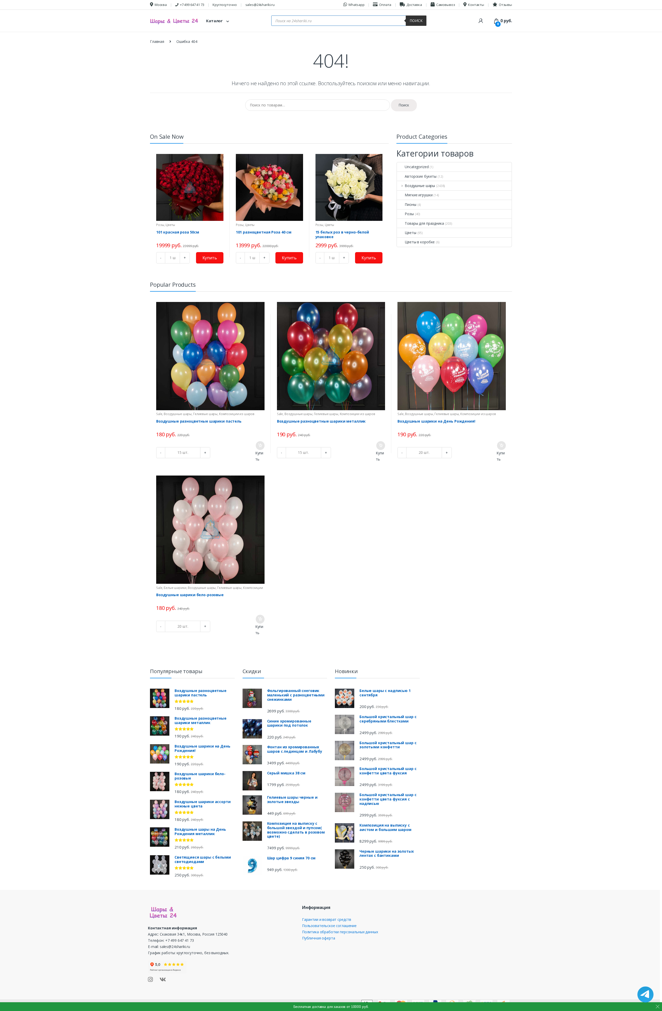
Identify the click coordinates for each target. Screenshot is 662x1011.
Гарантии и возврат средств (326, 919)
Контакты (476, 4)
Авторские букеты (421, 176)
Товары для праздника (424, 223)
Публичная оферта (318, 938)
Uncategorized (416, 166)
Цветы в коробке (420, 241)
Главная (157, 41)
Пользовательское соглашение (329, 925)
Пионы (410, 204)
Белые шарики (175, 588)
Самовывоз (445, 4)
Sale (159, 414)
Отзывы (505, 4)
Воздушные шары (420, 185)
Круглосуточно (225, 4)
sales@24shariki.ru (260, 4)
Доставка (414, 4)
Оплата (385, 4)
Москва (161, 4)
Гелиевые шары (205, 414)
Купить (209, 258)
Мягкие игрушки (418, 194)
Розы (160, 225)
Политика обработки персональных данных (340, 931)
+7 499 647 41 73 (192, 4)
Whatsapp (356, 4)
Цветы (170, 225)
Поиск (416, 20)
